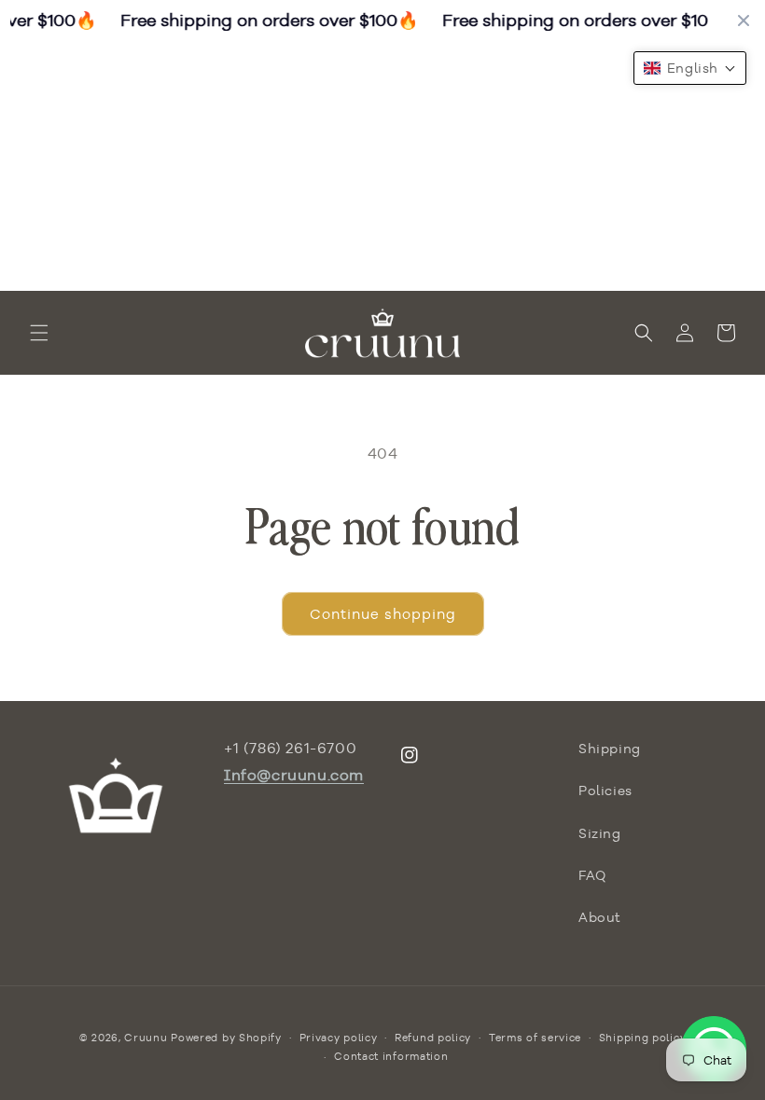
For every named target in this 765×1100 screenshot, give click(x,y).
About (599, 917)
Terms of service (535, 1037)
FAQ (592, 875)
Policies (605, 790)
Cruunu (145, 1037)
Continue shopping (383, 614)
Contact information (391, 1056)
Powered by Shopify (226, 1037)
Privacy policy (338, 1037)
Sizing (599, 833)
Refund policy (433, 1037)
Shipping (609, 748)
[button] (39, 332)
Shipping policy (643, 1037)
